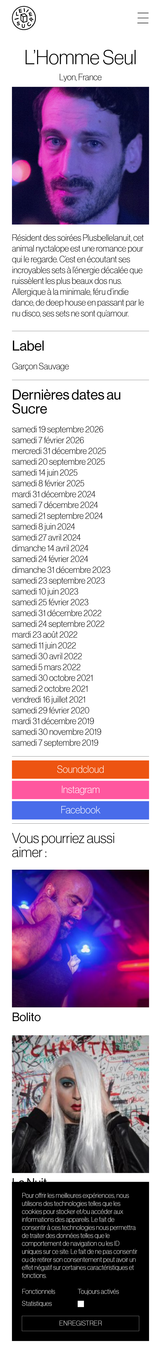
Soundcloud (80, 770)
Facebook (80, 810)
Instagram (80, 790)
